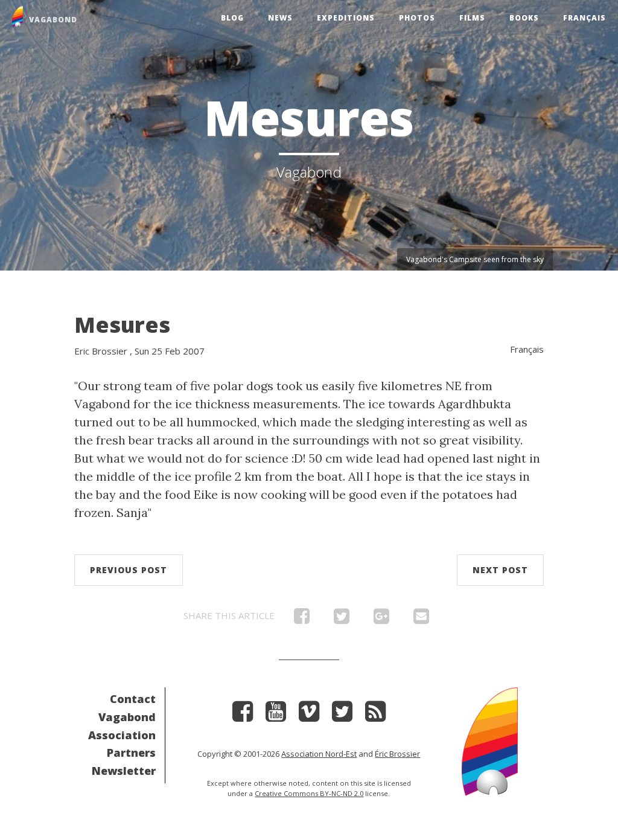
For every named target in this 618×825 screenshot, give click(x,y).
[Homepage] (490, 740)
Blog (232, 18)
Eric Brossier (100, 351)
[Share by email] (421, 619)
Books (524, 18)
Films (472, 18)
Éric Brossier (397, 753)
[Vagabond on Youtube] (276, 715)
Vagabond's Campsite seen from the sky (475, 259)
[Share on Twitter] (341, 619)
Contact (133, 699)
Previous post (128, 570)
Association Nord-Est (319, 753)
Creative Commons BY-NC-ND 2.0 (309, 793)
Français (584, 18)
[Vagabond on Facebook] (243, 715)
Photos (417, 18)
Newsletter (124, 770)
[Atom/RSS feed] (375, 715)
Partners (131, 752)
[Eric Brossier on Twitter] (342, 715)
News (280, 18)
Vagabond (127, 717)
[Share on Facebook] (301, 619)
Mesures (122, 324)
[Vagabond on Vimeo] (309, 715)
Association (122, 735)
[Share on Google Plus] (381, 619)
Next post (500, 570)
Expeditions (346, 18)
